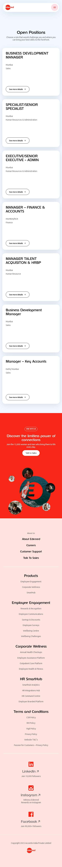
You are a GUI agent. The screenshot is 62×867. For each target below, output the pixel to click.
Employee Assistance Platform (31, 658)
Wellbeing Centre (31, 631)
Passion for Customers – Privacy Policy (31, 745)
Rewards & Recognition (31, 608)
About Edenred (31, 539)
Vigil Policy (31, 728)
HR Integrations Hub (31, 690)
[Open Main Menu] (54, 7)
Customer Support (31, 551)
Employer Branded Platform (31, 701)
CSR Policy (31, 717)
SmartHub (31, 592)
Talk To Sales (31, 558)
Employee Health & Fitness (31, 669)
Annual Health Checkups (31, 652)
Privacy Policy (31, 734)
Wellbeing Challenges (31, 636)
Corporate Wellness (31, 587)
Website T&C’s (31, 740)
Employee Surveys (31, 625)
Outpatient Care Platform (31, 663)
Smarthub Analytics (31, 685)
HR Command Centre (31, 696)
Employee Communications (31, 614)
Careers (31, 545)
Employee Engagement (31, 581)
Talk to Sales (31, 453)
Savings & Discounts (31, 620)
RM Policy (31, 723)
